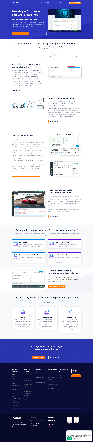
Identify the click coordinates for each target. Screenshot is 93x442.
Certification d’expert (16, 402)
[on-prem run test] (64, 157)
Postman (37, 379)
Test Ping (61, 377)
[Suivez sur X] (51, 420)
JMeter (37, 384)
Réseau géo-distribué (52, 381)
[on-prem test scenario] (64, 178)
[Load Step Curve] (28, 215)
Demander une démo (16, 381)
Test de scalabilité (27, 388)
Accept (69, 438)
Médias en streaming (40, 382)
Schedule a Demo (54, 357)
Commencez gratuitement (57, 286)
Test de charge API (28, 391)
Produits (28, 2)
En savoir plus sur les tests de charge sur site (25, 175)
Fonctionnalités (36, 2)
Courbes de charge (51, 372)
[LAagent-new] (28, 109)
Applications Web (39, 375)
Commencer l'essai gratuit (20, 33)
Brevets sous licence (54, 435)
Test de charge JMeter (28, 402)
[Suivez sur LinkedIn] (53, 420)
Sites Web (38, 372)
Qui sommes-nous (16, 405)
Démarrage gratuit (75, 2)
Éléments (56, 2)
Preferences (76, 438)
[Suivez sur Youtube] (55, 420)
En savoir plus (17, 90)
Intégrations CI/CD (51, 388)
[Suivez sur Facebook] (49, 420)
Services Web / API (40, 377)
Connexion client (75, 371)
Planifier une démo (40, 33)
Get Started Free (38, 357)
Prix (42, 2)
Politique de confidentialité (34, 435)
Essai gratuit (76, 375)
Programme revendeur (16, 396)
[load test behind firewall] (64, 31)
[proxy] (64, 77)
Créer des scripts (51, 375)
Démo (68, 2)
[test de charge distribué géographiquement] (28, 287)
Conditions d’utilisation (45, 435)
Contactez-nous (15, 378)
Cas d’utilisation (48, 2)
